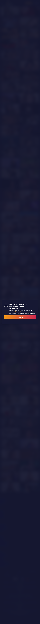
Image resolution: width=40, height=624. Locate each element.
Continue (20, 317)
